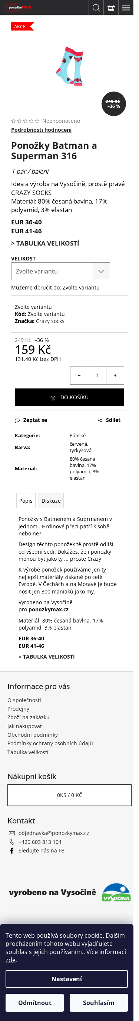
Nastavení (67, 979)
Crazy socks (50, 320)
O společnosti (24, 700)
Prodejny (18, 708)
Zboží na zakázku (28, 717)
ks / (69, 794)
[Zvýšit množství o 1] (115, 375)
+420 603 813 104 (40, 841)
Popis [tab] (26, 500)
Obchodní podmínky (32, 734)
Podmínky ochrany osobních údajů (50, 743)
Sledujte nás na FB (41, 850)
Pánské (78, 435)
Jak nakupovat (24, 726)
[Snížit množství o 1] (79, 375)
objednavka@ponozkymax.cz (54, 832)
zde (11, 960)
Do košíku (74, 397)
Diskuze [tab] (51, 500)
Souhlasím (99, 1003)
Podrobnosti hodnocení (41, 129)
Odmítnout (35, 1003)
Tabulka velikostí (28, 752)
